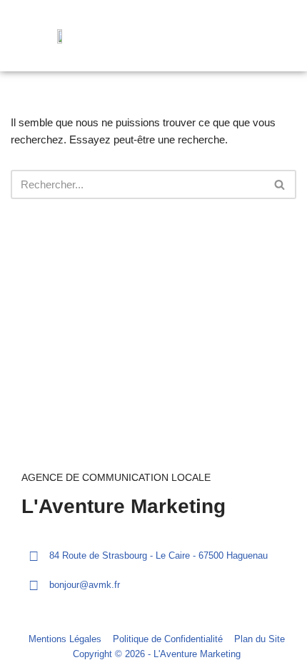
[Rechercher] (280, 184)
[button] (276, 36)
